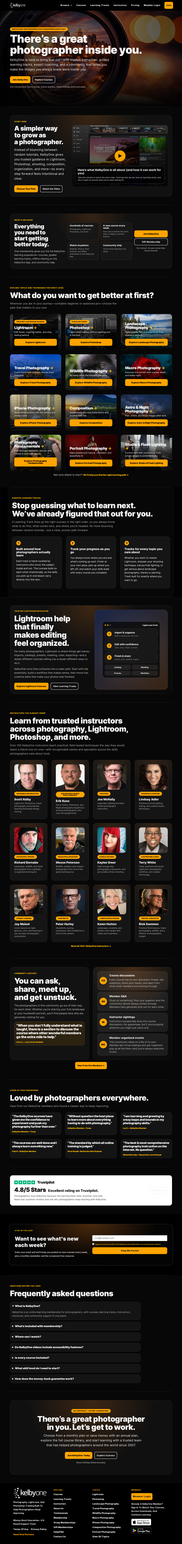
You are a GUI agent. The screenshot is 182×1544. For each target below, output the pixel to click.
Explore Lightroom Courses (31, 686)
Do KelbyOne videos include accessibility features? (49, 1347)
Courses (81, 5)
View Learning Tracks (64, 686)
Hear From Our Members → (91, 1065)
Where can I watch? (28, 1336)
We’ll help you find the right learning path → (106, 475)
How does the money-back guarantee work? (44, 1378)
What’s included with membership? (38, 1326)
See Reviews (158, 1190)
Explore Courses (44, 79)
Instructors (120, 5)
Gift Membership (151, 242)
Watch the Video (51, 188)
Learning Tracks (99, 5)
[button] (120, 156)
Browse (64, 5)
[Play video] (120, 155)
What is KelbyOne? (27, 1306)
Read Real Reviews (23, 1534)
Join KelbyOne (20, 79)
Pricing (135, 5)
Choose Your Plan (26, 188)
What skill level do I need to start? (37, 1368)
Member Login (152, 5)
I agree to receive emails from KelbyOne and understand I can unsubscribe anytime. (128, 1244)
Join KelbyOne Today (78, 1455)
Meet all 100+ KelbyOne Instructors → (91, 946)
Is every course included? (32, 1357)
